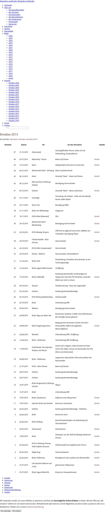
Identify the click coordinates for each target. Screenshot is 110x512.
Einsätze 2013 (32, 139)
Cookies (7, 492)
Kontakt (7, 478)
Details (96, 159)
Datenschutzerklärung (12, 490)
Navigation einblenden (26, 1)
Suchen (7, 485)
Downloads (8, 487)
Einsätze (22, 139)
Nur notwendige (5, 511)
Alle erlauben (17, 511)
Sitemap (7, 483)
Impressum (8, 480)
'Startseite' (14, 139)
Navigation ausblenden (8, 1)
